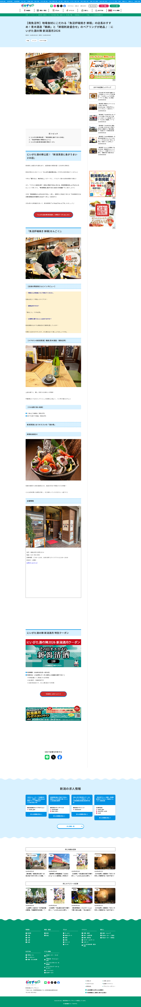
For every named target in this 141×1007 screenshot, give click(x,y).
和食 (66, 937)
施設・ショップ (106, 933)
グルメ (57, 10)
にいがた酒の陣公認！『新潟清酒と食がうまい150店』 (48, 137)
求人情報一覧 (70, 826)
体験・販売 (87, 933)
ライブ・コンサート (89, 940)
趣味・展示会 (87, 937)
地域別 (28, 10)
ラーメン (67, 933)
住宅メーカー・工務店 (108, 935)
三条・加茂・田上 (37, 1)
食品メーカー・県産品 (108, 937)
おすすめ (100, 10)
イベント (71, 10)
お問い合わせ (83, 5)
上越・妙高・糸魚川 (96, 1)
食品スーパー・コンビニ (52, 955)
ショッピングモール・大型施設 (52, 963)
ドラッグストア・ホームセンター (52, 967)
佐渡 (29, 942)
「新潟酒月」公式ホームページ (53, 694)
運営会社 (88, 986)
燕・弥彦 (53, 1)
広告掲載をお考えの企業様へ (95, 990)
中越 (28, 40)
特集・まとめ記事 (32, 959)
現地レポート (68, 935)
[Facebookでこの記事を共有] (59, 759)
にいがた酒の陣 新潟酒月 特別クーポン (43, 142)
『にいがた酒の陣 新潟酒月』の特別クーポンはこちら (53, 215)
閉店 (47, 935)
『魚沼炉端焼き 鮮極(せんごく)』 (41, 139)
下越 (29, 935)
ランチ (67, 944)
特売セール (31, 955)
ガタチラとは (70, 5)
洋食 (66, 940)
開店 (47, 933)
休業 (112, 1)
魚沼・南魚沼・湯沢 (77, 1)
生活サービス (49, 972)
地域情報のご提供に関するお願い (97, 992)
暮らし (86, 10)
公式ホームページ (32, 563)
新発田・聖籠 (22, 1)
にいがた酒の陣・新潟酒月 (90, 945)
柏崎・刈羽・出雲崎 (86, 1)
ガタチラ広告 (43, 40)
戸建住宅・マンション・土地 (52, 959)
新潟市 (29, 933)
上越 (29, 940)
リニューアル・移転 (105, 1)
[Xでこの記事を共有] (53, 759)
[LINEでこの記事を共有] (47, 759)
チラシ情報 (116, 10)
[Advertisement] (53, 111)
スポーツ (86, 942)
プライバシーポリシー (109, 986)
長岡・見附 (59, 1)
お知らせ (77, 5)
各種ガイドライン (108, 983)
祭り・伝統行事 (88, 935)
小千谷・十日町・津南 (67, 1)
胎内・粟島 (29, 1)
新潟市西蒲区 (9, 1)
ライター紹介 (114, 6)
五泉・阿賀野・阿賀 (46, 1)
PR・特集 (103, 6)
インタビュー (31, 957)
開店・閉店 (43, 10)
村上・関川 (16, 1)
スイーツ (67, 942)
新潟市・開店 (130, 1)
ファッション (49, 970)
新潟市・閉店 (137, 1)
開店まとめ (117, 1)
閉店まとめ (123, 1)
